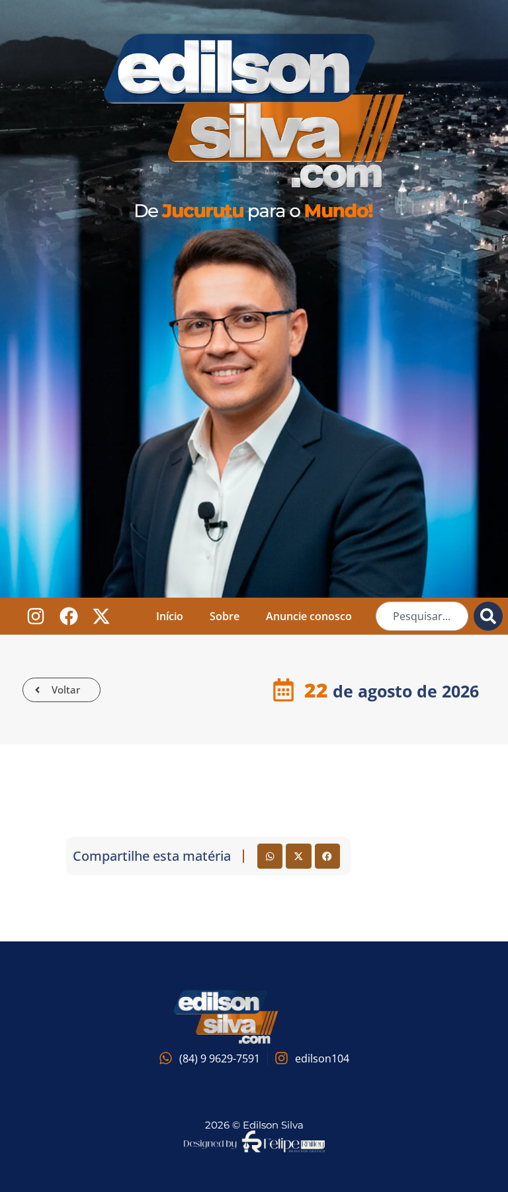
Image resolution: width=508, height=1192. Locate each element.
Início (169, 616)
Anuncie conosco (309, 616)
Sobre (224, 616)
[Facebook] (68, 616)
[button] (269, 856)
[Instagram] (35, 616)
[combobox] (422, 616)
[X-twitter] (101, 616)
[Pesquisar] (488, 616)
